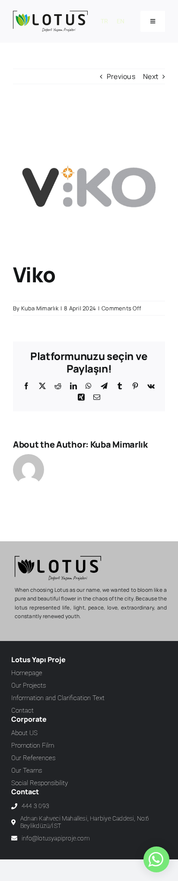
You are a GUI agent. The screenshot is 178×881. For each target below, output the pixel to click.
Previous (121, 76)
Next (150, 76)
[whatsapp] (155, 859)
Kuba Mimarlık (39, 308)
